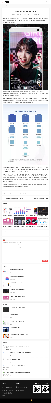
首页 (4, 5)
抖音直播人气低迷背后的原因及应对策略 (11, 226)
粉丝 (8, 193)
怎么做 (11, 193)
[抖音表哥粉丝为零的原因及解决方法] (19, 211)
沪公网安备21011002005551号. (37, 400)
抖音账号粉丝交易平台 (14, 314)
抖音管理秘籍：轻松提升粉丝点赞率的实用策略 (35, 226)
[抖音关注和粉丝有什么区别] (6, 329)
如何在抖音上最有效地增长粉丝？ (9, 215)
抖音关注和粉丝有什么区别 (15, 327)
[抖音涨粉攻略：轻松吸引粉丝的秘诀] (43, 221)
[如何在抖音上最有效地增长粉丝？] (8, 211)
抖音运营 (7, 5)
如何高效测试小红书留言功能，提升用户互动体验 (19, 346)
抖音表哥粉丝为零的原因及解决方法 (21, 215)
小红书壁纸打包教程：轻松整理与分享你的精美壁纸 (20, 372)
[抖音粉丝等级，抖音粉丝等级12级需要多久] (6, 309)
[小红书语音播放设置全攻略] (6, 361)
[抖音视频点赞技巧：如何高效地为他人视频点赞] (31, 211)
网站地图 (21, 400)
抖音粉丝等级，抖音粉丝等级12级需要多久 (18, 307)
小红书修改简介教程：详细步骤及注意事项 (18, 365)
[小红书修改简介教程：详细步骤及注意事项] (6, 367)
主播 (15, 193)
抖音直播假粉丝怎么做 (21, 193)
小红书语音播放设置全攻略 (15, 359)
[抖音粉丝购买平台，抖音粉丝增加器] (6, 322)
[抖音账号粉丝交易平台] (6, 316)
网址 (34, 244)
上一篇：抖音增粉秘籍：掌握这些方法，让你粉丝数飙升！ (14, 198)
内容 (4, 249)
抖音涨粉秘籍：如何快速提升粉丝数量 (17, 289)
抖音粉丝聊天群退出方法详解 (20, 226)
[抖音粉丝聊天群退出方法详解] (19, 221)
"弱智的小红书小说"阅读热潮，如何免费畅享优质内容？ (20, 352)
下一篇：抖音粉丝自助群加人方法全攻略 (40, 198)
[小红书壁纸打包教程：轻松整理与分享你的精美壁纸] (6, 374)
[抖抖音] (6, 1)
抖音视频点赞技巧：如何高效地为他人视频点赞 (35, 215)
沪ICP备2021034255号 (27, 400)
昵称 (4, 244)
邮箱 (19, 244)
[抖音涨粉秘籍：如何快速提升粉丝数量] (43, 211)
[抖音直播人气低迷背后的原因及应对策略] (8, 221)
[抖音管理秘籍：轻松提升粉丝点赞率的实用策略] (31, 221)
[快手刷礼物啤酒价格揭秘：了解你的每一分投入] (6, 336)
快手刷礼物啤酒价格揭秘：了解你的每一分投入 (19, 334)
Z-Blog (25, 401)
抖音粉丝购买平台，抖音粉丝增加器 (17, 321)
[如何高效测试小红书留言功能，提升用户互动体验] (6, 347)
